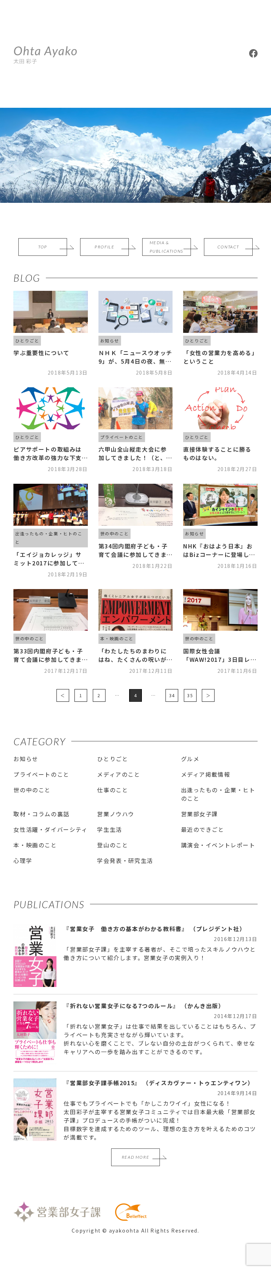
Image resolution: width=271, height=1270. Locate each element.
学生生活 (109, 829)
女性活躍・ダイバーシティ (50, 829)
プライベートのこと (41, 774)
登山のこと (112, 845)
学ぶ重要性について (41, 352)
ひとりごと (112, 758)
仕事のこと (112, 790)
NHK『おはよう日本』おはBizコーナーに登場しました (219, 550)
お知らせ (25, 758)
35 (190, 695)
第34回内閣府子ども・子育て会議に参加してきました (133, 550)
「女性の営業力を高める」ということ (219, 356)
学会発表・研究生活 (125, 860)
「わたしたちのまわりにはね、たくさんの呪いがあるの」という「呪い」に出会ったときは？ (132, 655)
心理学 (22, 860)
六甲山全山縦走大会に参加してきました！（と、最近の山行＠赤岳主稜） (135, 453)
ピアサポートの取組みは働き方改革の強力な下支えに (47, 453)
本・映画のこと (35, 845)
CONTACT (228, 246)
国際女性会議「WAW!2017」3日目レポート (220, 655)
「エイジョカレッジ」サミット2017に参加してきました (48, 558)
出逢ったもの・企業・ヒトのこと (218, 794)
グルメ (190, 758)
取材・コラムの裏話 (41, 814)
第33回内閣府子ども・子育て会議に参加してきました (48, 655)
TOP (42, 246)
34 (172, 695)
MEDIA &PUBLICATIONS (166, 247)
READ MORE (135, 1157)
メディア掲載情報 (205, 774)
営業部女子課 (199, 814)
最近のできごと (202, 829)
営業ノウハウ (115, 814)
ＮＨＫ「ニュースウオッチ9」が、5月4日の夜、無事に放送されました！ (135, 356)
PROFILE (104, 246)
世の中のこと (32, 790)
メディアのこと (118, 774)
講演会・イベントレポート (218, 845)
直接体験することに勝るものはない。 (217, 453)
